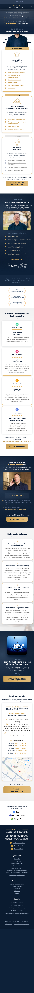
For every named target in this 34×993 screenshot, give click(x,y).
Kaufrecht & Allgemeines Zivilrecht (18, 167)
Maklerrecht (11, 88)
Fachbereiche (17, 865)
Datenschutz (8, 924)
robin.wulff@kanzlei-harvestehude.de (15, 509)
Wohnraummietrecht (14, 126)
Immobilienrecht (12, 82)
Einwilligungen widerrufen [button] (17, 875)
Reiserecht (17, 891)
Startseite (17, 859)
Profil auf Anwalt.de (19, 843)
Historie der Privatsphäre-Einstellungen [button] (17, 872)
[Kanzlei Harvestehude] (17, 6)
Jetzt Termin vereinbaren (21, 924)
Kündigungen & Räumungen (16, 85)
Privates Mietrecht (17, 886)
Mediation (17, 893)
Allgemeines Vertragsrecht (15, 170)
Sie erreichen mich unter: (17, 183)
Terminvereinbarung (17, 863)
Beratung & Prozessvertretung (16, 72)
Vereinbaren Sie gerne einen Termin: (17, 789)
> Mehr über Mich (17, 259)
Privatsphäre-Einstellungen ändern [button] (17, 870)
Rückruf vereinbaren (17, 868)
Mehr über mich (17, 861)
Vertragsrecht (17, 888)
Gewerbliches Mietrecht (14, 80)
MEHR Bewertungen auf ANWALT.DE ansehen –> (17, 441)
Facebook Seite (18, 849)
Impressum (25, 921)
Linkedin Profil (18, 846)
